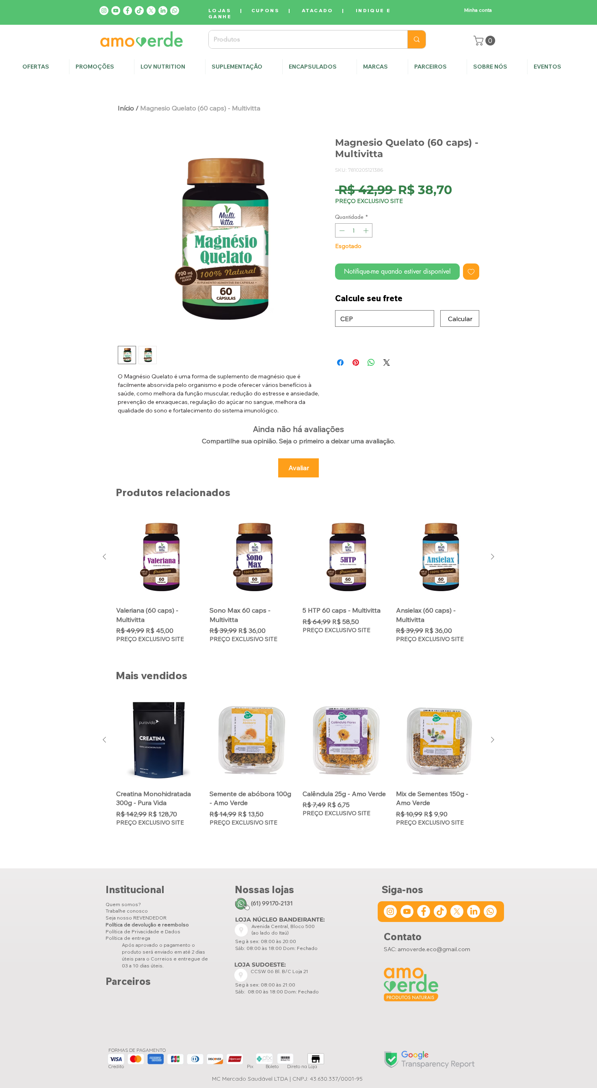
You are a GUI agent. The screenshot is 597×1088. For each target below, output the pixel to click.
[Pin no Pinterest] (356, 362)
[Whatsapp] (174, 10)
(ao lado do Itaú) (270, 933)
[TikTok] (139, 10)
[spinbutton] (354, 230)
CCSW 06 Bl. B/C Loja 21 (280, 971)
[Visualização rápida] (158, 557)
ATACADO (317, 10)
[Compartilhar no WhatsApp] (371, 362)
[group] (299, 583)
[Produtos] (416, 39)
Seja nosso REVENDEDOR (136, 918)
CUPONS (265, 10)
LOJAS (219, 10)
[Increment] (367, 230)
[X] (151, 10)
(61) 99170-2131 (272, 903)
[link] (486, 40)
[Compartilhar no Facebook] (340, 362)
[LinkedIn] (162, 10)
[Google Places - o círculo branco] (241, 930)
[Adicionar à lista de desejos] (471, 271)
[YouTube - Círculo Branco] (115, 10)
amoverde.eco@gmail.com (434, 949)
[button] (497, 66)
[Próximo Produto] (493, 556)
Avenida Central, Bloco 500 (283, 926)
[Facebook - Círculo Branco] (127, 10)
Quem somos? (123, 904)
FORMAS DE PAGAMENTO (137, 1050)
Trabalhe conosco (127, 911)
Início (126, 108)
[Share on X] (387, 362)
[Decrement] (341, 230)
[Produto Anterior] (104, 556)
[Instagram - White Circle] (104, 10)
